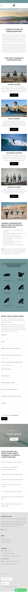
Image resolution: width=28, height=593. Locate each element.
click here (14, 439)
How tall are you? (5, 375)
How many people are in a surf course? (11, 485)
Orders (2, 574)
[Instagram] (3, 529)
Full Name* (4, 334)
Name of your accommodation (9, 389)
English (4, 583)
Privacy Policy (14, 415)
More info (14, 95)
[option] (14, 16)
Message (3, 403)
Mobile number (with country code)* (10, 348)
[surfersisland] (14, 5)
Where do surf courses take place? (12, 474)
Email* (3, 341)
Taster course (5, 358)
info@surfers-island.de (8, 553)
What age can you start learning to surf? (12, 498)
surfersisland (6, 586)
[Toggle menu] (1, 5)
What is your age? (6, 369)
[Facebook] (1, 529)
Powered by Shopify (13, 586)
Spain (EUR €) (5, 579)
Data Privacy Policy (6, 542)
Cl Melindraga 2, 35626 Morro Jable (11, 556)
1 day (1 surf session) (7, 365)
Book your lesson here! (14, 1)
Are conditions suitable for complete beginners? (9, 468)
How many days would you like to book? (11, 362)
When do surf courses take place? (12, 479)
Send (4, 418)
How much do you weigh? (8, 382)
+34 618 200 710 (6, 550)
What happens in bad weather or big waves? (12, 505)
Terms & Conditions (6, 540)
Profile (6, 574)
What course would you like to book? (11, 355)
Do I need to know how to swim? (11, 491)
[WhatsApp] (5, 529)
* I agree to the (10, 415)
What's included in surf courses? (11, 462)
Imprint (3, 538)
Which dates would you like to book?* (11, 396)
